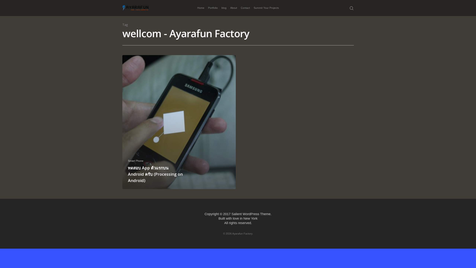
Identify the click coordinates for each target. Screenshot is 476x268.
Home (200, 7)
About (233, 7)
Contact (245, 7)
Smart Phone (135, 160)
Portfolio (213, 7)
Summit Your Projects (266, 7)
